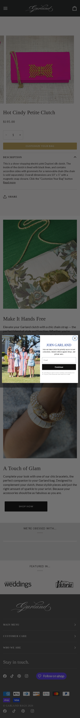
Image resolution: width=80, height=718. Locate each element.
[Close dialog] (74, 338)
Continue (59, 367)
